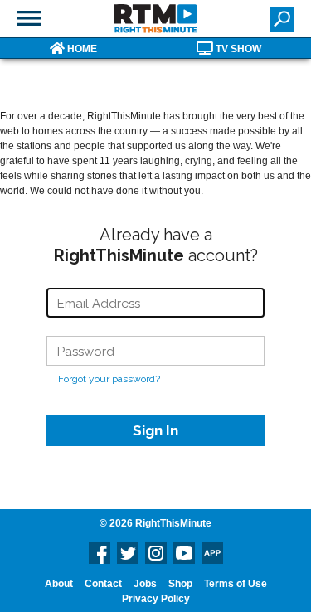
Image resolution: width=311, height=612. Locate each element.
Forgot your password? (109, 379)
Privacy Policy (156, 599)
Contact (103, 584)
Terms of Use (235, 584)
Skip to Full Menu (29, 18)
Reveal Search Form (282, 19)
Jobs (145, 584)
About (59, 584)
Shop (180, 584)
